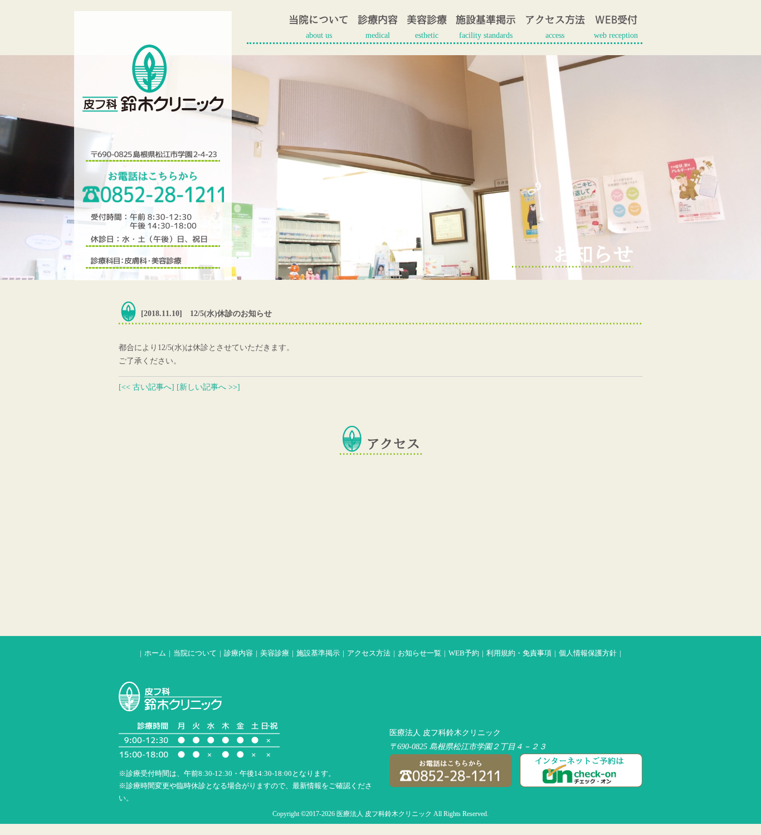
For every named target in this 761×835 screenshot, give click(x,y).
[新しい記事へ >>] (208, 387)
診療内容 (238, 653)
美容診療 (274, 653)
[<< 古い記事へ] (146, 387)
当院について (195, 653)
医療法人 (405, 733)
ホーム (155, 653)
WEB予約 (463, 653)
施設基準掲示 (318, 653)
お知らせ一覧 (419, 653)
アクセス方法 (369, 653)
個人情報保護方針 (588, 653)
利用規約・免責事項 (519, 653)
